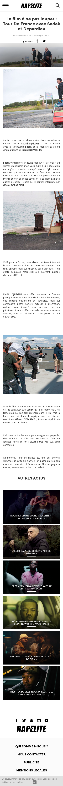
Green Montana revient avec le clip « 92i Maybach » (31, 587)
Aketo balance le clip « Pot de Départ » (31, 552)
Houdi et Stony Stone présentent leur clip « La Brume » (31, 517)
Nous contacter (31, 754)
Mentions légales (31, 770)
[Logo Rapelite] (31, 6)
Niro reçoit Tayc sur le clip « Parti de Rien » (31, 658)
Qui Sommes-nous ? (31, 746)
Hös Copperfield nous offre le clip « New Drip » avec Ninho (31, 622)
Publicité (31, 762)
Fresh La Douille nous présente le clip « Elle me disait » (31, 693)
